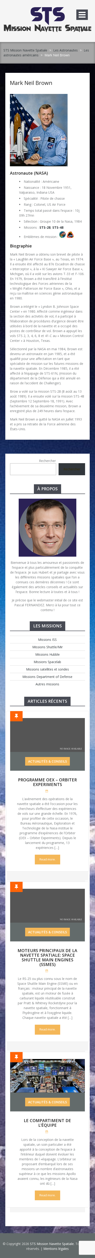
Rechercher (47, 461)
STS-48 (57, 227)
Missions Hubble (47, 654)
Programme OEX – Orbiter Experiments (47, 782)
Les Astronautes (65, 50)
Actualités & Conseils (47, 761)
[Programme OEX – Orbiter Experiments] (47, 720)
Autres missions (47, 684)
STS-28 (44, 227)
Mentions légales (56, 1248)
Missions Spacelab (47, 662)
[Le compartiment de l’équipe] (47, 1061)
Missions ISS (47, 639)
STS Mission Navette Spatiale (25, 50)
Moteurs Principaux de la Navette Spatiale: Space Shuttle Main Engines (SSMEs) (47, 957)
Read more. (47, 859)
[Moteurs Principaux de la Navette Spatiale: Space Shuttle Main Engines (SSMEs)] (47, 891)
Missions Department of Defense (47, 676)
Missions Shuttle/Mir (47, 647)
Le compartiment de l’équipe (47, 1123)
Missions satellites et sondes (47, 669)
